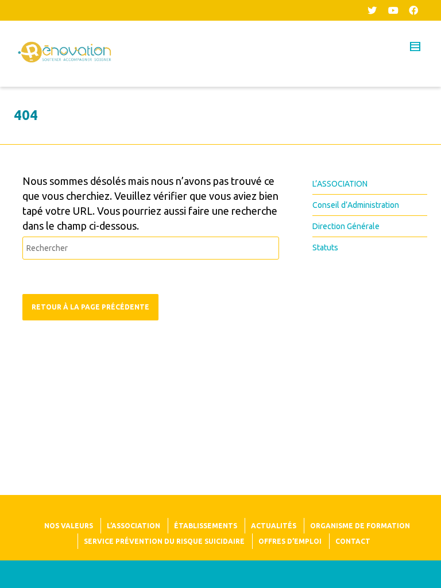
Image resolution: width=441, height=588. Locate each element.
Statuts (325, 247)
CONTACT (352, 541)
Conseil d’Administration (355, 205)
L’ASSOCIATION (340, 183)
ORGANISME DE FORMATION (360, 525)
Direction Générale (346, 226)
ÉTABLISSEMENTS (205, 525)
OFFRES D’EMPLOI (290, 541)
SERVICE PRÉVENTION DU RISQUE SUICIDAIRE (164, 541)
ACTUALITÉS (273, 525)
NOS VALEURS (68, 525)
